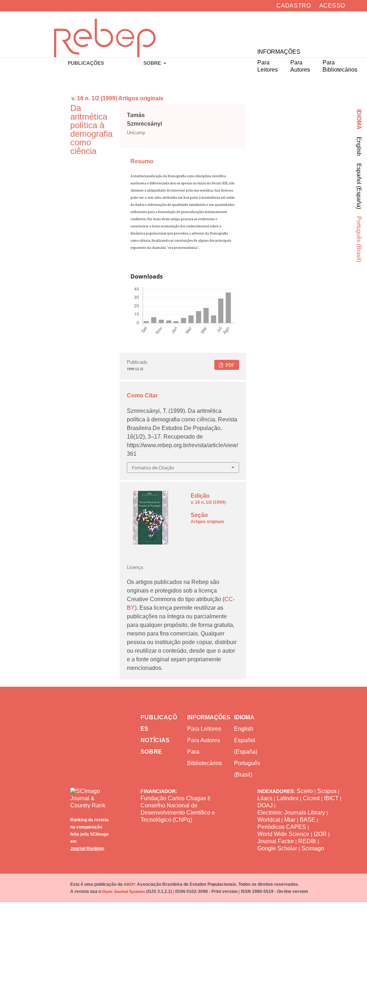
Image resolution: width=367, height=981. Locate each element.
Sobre (152, 63)
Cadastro (293, 6)
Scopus (327, 791)
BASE (307, 820)
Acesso (332, 6)
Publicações (86, 63)
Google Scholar (277, 848)
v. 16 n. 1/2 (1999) (94, 98)
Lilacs (264, 798)
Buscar (333, 29)
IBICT (331, 798)
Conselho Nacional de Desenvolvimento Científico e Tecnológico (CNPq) (177, 812)
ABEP (129, 884)
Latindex (288, 798)
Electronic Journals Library (291, 813)
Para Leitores (204, 729)
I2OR (320, 834)
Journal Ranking (87, 848)
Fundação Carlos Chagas (173, 798)
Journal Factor (275, 841)
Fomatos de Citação (153, 467)
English (359, 146)
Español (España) (359, 186)
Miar (289, 820)
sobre (151, 752)
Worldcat (268, 820)
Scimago (312, 848)
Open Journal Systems (123, 891)
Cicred (311, 798)
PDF (229, 365)
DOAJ (265, 805)
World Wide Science (283, 834)
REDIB (307, 841)
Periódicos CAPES (281, 827)
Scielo (305, 791)
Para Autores (203, 740)
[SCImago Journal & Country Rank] (90, 793)
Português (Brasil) (359, 239)
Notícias (155, 740)
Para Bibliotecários (204, 757)
